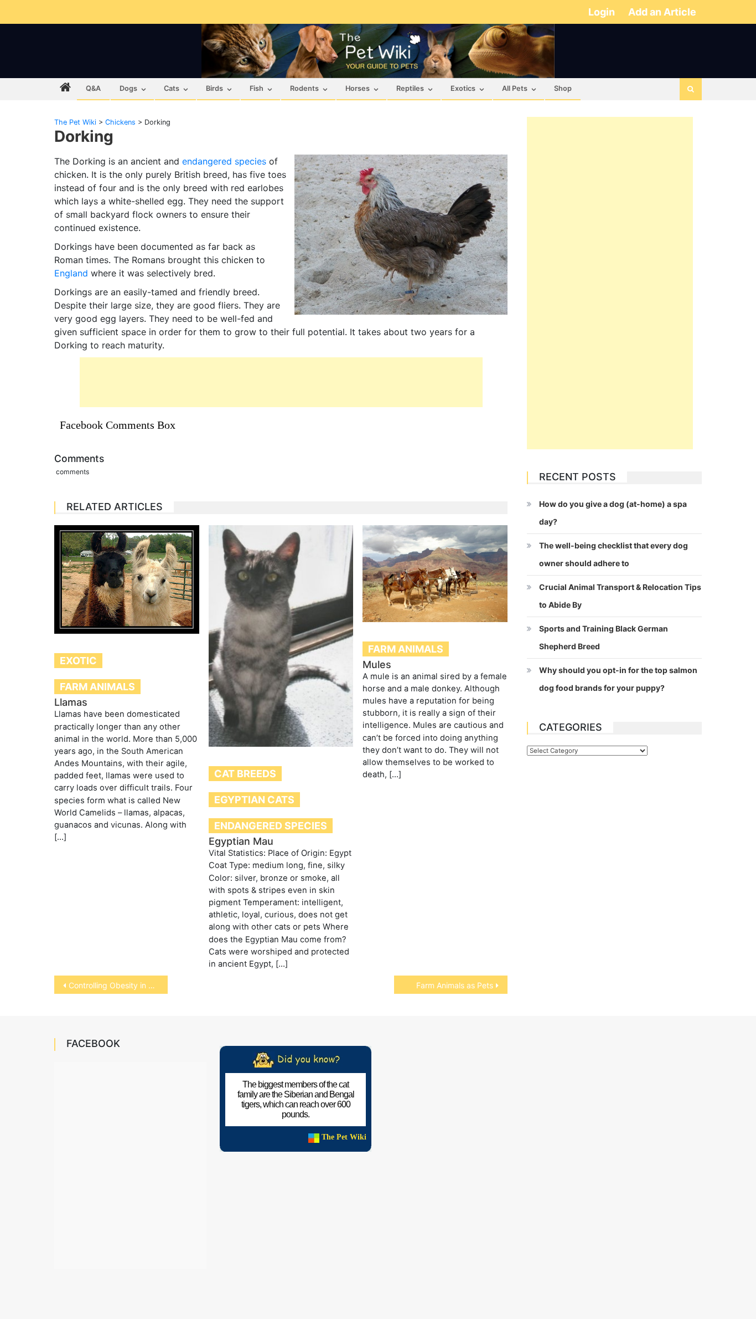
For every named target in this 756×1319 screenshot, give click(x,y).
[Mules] (435, 573)
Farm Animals (97, 686)
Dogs (128, 88)
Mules (377, 664)
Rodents (304, 88)
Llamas (70, 702)
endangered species (224, 161)
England (71, 273)
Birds (214, 88)
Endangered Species (270, 826)
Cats (171, 88)
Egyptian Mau (241, 841)
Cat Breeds (245, 773)
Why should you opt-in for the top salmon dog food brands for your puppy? (618, 678)
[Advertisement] (281, 382)
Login (602, 12)
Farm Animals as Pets (454, 985)
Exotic (78, 660)
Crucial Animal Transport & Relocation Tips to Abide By (620, 595)
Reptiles (410, 88)
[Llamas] (126, 579)
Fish (256, 88)
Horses (357, 88)
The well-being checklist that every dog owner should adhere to (613, 554)
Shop (563, 88)
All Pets (514, 88)
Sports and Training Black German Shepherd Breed (603, 637)
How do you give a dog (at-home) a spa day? (613, 512)
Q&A (93, 88)
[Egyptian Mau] (281, 636)
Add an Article (662, 12)
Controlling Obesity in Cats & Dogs (118, 985)
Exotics (463, 88)
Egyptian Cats (254, 799)
